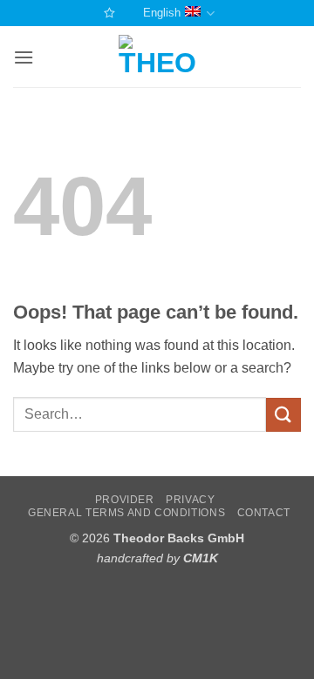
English (162, 12)
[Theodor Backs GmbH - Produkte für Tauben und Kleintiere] (157, 56)
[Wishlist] (107, 13)
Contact (263, 513)
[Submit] (283, 415)
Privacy (190, 500)
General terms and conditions (126, 513)
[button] (23, 57)
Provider (124, 500)
